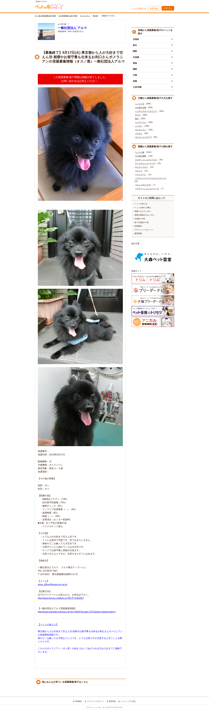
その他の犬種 (140, 108)
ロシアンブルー (141, 167)
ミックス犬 (139, 104)
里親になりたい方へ (142, 211)
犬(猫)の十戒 (139, 219)
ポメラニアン (85, 16)
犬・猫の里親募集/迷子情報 (45, 16)
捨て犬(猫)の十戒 (141, 222)
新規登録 (154, 8)
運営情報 (138, 233)
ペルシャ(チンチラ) (143, 185)
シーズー (138, 126)
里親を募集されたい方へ (144, 215)
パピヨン (138, 133)
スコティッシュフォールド (146, 160)
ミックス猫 (139, 152)
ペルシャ (138, 171)
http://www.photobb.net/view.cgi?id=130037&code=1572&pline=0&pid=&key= (77, 612)
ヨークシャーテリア (143, 137)
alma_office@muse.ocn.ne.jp (52, 584)
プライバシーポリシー (143, 230)
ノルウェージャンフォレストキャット (150, 178)
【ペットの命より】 (48, 624)
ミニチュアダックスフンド (146, 111)
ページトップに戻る (128, 701)
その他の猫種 (140, 156)
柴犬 (137, 119)
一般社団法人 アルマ (72, 28)
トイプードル (140, 122)
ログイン (168, 8)
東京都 (95, 16)
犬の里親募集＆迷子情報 (67, 16)
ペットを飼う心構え (142, 207)
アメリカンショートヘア (145, 163)
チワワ (138, 115)
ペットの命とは (139, 8)
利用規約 (138, 226)
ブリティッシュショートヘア (147, 189)
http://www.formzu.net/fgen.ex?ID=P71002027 (61, 598)
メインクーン (140, 174)
